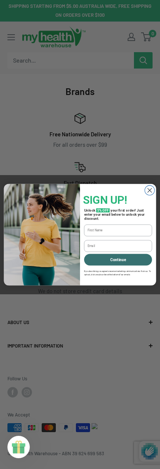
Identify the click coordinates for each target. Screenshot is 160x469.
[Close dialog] (149, 190)
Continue (118, 259)
